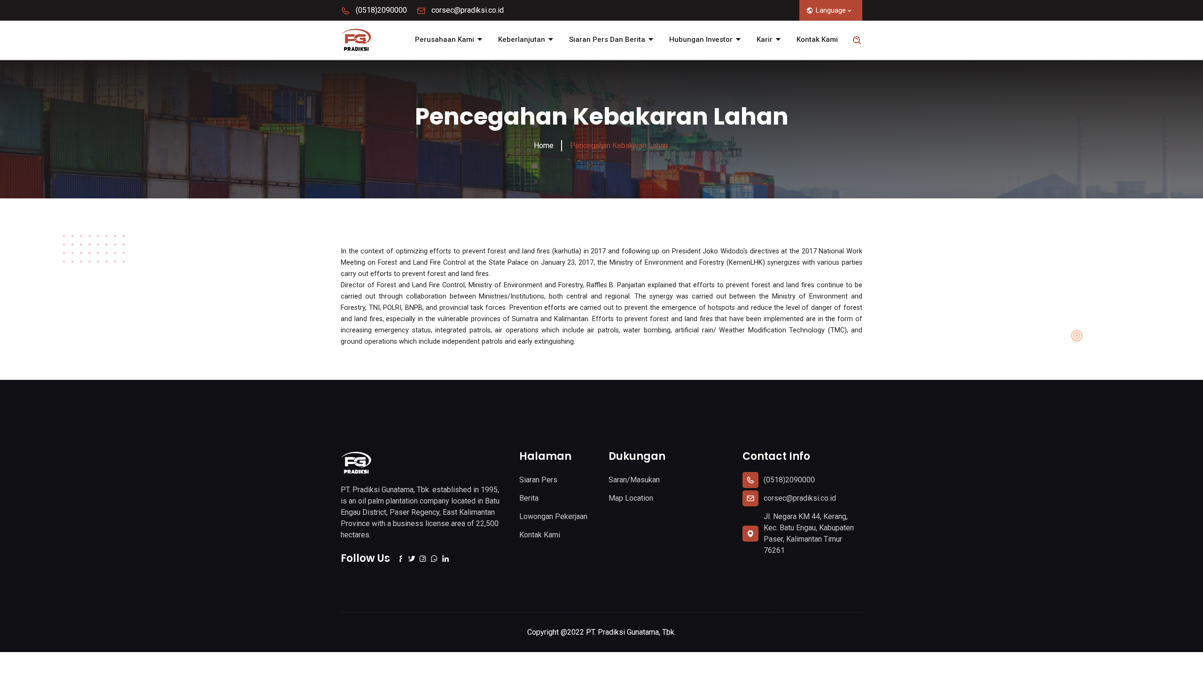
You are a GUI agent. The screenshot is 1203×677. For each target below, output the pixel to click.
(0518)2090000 (380, 10)
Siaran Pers (538, 479)
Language (831, 10)
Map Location (631, 498)
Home (544, 145)
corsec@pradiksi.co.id (467, 10)
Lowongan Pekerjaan (553, 516)
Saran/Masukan (634, 479)
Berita (529, 498)
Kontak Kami (817, 39)
